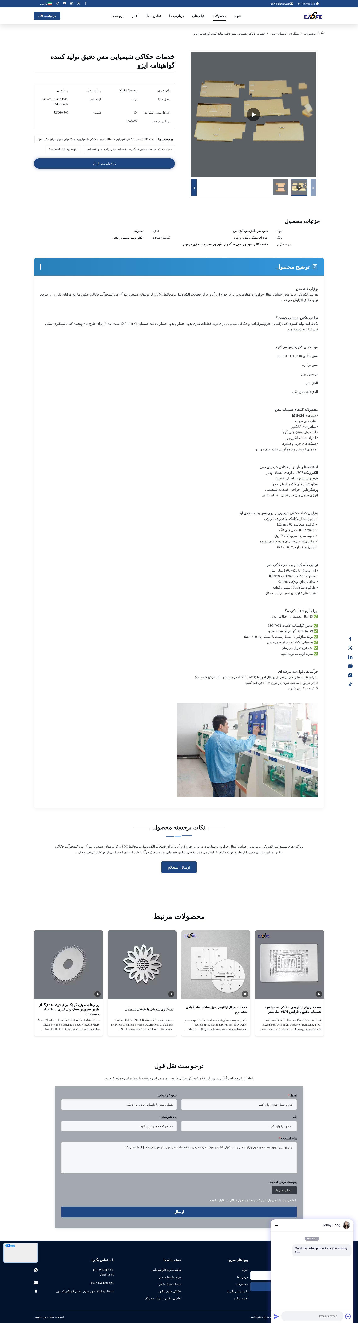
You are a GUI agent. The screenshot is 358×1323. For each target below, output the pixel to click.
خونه (238, 15)
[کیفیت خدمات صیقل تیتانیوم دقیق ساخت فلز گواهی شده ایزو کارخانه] (215, 964)
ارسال (179, 1212)
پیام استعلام (288, 1138)
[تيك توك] (352, 684)
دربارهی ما (176, 15)
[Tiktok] (57, 3)
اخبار (135, 15)
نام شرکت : (168, 1116)
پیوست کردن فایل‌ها (283, 1181)
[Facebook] (85, 3)
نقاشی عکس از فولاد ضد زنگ (163, 1298)
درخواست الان (47, 15)
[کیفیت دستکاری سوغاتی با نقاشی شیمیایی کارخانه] (142, 964)
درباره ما (242, 1277)
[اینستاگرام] (352, 675)
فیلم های (198, 15)
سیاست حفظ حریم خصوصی (48, 1316)
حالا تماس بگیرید (290, 1029)
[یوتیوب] (352, 666)
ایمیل (292, 1095)
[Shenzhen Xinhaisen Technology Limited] (313, 15)
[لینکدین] (352, 657)
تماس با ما (154, 15)
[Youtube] (64, 3)
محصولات (219, 15)
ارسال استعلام (179, 867)
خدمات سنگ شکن (169, 1284)
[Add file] (348, 1316)
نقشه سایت (240, 1298)
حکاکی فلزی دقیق (170, 1291)
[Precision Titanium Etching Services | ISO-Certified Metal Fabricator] (253, 114)
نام (295, 1116)
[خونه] (322, 33)
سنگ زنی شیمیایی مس (284, 33)
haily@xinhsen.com (280, 3)
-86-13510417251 (103, 1270)
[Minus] (276, 1225)
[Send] (276, 1316)
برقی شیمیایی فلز (170, 1277)
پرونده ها (117, 15)
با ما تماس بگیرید (237, 1291)
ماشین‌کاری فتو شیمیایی (166, 1270)
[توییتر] (352, 647)
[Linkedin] (71, 3)
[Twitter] (78, 3)
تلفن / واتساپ (167, 1095)
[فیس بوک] (352, 638)
